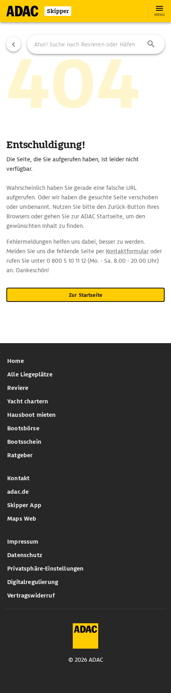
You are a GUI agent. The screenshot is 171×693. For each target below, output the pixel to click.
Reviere (17, 387)
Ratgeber (20, 455)
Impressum (22, 541)
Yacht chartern (27, 401)
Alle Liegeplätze (29, 374)
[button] (151, 44)
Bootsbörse (23, 428)
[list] (85, 408)
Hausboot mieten (31, 414)
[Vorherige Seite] (13, 44)
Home (15, 361)
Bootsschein (24, 441)
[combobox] (96, 44)
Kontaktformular (127, 251)
